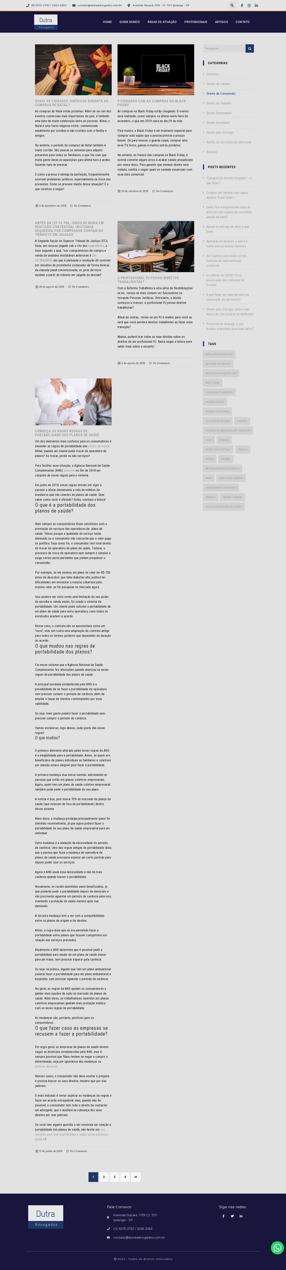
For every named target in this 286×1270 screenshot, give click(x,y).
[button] (232, 5)
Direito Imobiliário (218, 123)
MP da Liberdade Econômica (223, 468)
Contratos (212, 74)
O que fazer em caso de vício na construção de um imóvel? (227, 297)
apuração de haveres (218, 363)
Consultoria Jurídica (218, 420)
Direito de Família (217, 84)
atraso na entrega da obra (221, 373)
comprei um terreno (217, 411)
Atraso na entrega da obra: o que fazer (227, 229)
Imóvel (210, 458)
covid (209, 439)
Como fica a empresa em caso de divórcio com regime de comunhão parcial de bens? (229, 212)
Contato (243, 22)
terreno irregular (232, 497)
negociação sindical (231, 478)
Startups (211, 497)
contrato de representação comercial (228, 430)
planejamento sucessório (221, 487)
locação (226, 458)
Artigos (221, 22)
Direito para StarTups (218, 449)
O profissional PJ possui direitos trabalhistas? (148, 280)
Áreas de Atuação (162, 22)
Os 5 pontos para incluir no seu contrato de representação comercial (226, 260)
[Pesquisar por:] (228, 48)
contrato (242, 420)
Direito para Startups (220, 132)
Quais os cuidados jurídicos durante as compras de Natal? (71, 103)
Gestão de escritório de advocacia (229, 142)
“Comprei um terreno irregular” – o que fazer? (229, 180)
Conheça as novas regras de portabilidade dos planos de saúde (67, 433)
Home (107, 22)
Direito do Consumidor (221, 93)
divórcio (243, 449)
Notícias (211, 152)
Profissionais (195, 22)
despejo (224, 439)
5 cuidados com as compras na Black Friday (152, 103)
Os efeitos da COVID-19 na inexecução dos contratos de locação (225, 280)
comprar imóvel (215, 401)
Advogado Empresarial (219, 354)
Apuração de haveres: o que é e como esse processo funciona (227, 243)
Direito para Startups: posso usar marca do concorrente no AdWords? (230, 311)
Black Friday (213, 382)
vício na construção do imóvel (224, 506)
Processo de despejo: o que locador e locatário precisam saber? (230, 326)
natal (209, 478)
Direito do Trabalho (219, 103)
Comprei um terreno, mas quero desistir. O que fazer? (227, 195)
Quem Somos (129, 22)
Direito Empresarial (219, 113)
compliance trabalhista (219, 392)
